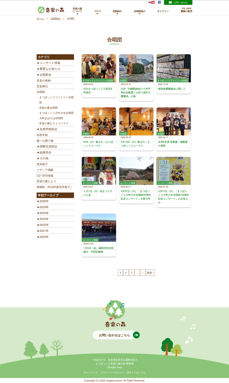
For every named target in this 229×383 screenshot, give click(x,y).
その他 (44, 158)
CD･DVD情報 (45, 175)
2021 (43, 231)
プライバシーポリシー (112, 372)
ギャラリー (163, 11)
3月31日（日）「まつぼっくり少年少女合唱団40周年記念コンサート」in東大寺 (136, 194)
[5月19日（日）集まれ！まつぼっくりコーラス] (136, 121)
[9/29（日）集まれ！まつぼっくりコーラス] (99, 121)
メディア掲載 (45, 170)
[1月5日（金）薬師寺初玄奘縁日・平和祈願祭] (99, 228)
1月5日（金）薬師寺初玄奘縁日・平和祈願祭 (98, 249)
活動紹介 (117, 11)
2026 (43, 201)
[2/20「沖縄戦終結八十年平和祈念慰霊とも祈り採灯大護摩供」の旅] (136, 68)
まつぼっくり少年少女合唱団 (56, 113)
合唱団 (41, 92)
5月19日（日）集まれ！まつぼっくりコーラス (135, 143)
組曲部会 (45, 152)
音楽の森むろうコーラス (53, 123)
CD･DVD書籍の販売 (186, 10)
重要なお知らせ (50, 69)
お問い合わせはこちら (114, 335)
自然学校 (42, 135)
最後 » (150, 272)
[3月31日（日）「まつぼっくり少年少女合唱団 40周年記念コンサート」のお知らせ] (174, 171)
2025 (43, 207)
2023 (43, 219)
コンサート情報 (50, 63)
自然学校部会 (48, 129)
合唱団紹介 (140, 11)
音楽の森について (77, 10)
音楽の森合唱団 (48, 107)
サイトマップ (90, 372)
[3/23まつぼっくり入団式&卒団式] (99, 68)
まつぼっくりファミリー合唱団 (56, 99)
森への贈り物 (45, 140)
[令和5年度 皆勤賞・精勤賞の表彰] (174, 121)
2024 (43, 213)
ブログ (97, 11)
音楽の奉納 (44, 80)
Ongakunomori (114, 380)
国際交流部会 (48, 146)
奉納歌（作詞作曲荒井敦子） (55, 187)
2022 (43, 225)
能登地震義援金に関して (172, 88)
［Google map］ (114, 367)
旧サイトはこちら (136, 372)
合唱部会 (45, 74)
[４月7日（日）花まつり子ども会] (99, 171)
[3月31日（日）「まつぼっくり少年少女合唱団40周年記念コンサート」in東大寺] (136, 171)
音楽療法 (42, 86)
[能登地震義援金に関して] (174, 68)
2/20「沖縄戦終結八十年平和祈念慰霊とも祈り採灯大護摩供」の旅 (136, 92)
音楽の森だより (46, 181)
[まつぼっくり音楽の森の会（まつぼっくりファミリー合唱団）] (51, 10)
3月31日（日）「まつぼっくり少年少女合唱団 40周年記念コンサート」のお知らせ (173, 196)
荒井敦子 (42, 164)
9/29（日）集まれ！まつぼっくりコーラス (98, 143)
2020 (43, 237)
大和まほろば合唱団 (51, 118)
